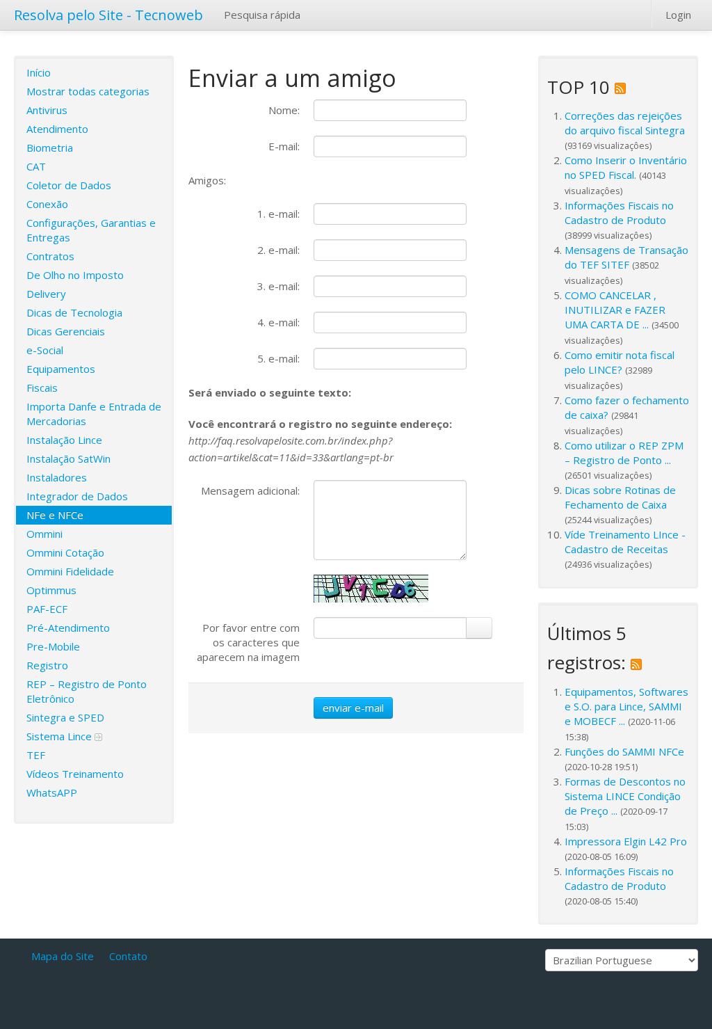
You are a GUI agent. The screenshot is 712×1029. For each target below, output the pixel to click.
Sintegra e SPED (65, 717)
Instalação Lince (64, 440)
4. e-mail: (278, 322)
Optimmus (51, 590)
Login (678, 15)
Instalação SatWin (68, 458)
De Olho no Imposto (75, 275)
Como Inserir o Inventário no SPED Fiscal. (626, 167)
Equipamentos (60, 369)
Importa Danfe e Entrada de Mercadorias (93, 413)
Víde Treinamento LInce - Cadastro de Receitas (625, 541)
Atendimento (57, 129)
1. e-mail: (278, 214)
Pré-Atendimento (68, 628)
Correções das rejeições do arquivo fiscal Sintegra (625, 123)
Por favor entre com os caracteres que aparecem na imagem (248, 642)
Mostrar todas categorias (87, 91)
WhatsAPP (51, 792)
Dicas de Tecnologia (74, 312)
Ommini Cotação (65, 552)
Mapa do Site (62, 956)
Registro (47, 665)
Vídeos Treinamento (75, 774)
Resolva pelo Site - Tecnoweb (108, 15)
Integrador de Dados (77, 496)
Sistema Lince (60, 736)
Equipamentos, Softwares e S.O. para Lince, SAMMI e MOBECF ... (626, 706)
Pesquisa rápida (262, 15)
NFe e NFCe (54, 515)
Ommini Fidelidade (70, 571)
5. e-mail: (278, 358)
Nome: (284, 110)
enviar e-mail (353, 708)
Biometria (49, 147)
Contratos (50, 256)
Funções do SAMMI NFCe (624, 751)
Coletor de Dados (68, 185)
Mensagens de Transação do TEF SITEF (626, 257)
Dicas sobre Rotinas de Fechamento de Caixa (620, 497)
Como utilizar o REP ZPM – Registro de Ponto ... (624, 452)
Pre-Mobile (53, 646)
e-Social (44, 350)
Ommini (44, 534)
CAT (36, 166)
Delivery (46, 294)
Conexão (47, 204)
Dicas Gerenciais (65, 331)
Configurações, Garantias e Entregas (91, 230)
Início (38, 72)
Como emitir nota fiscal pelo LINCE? (619, 362)
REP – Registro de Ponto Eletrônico (86, 691)
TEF (35, 755)
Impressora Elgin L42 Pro (626, 841)
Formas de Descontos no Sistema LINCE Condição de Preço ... (625, 795)
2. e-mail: (278, 250)
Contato (128, 956)
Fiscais (42, 387)
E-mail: (284, 146)
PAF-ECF (46, 609)
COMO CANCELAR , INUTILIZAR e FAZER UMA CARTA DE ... (615, 309)
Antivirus (46, 110)
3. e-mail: (278, 286)
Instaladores (56, 477)
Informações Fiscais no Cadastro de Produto (619, 212)
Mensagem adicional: (250, 490)
